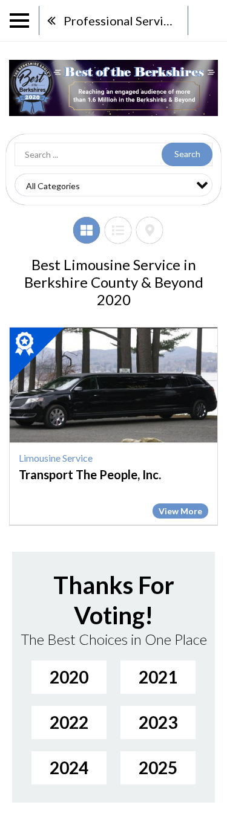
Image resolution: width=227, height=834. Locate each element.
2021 (158, 677)
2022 (69, 722)
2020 (69, 677)
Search (187, 154)
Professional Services (123, 20)
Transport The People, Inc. (90, 474)
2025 (158, 767)
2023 (158, 722)
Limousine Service (56, 458)
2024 (69, 767)
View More (180, 511)
